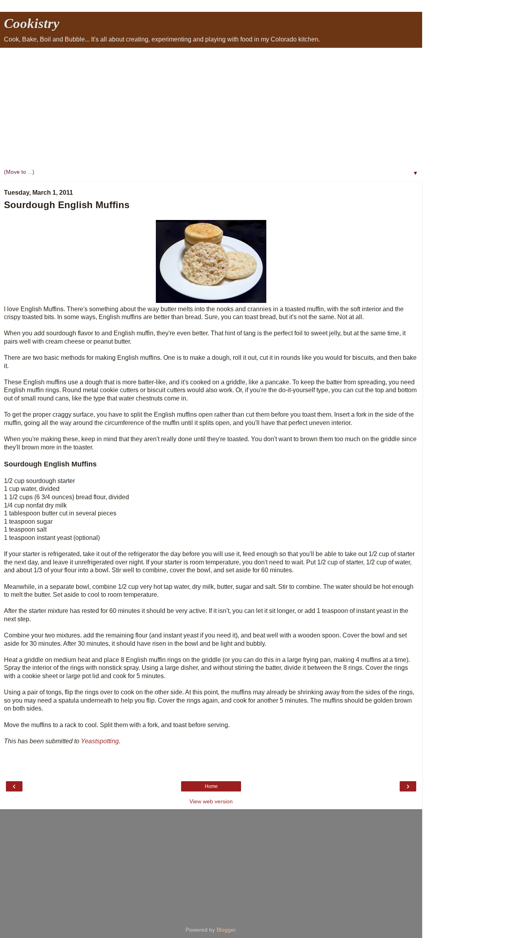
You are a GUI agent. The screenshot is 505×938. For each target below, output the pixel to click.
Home (211, 786)
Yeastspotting (100, 741)
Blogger (226, 930)
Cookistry (32, 23)
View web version (211, 801)
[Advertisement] (211, 107)
